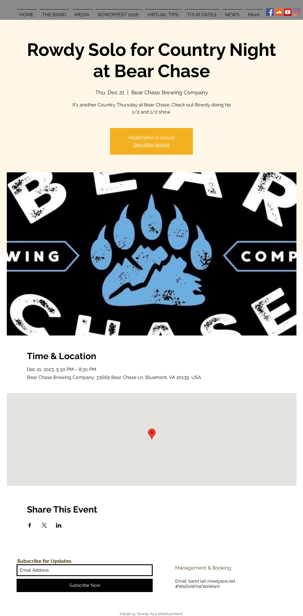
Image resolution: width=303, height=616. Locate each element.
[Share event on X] (44, 525)
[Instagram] (296, 12)
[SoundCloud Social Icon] (279, 12)
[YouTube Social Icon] (287, 12)
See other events (151, 144)
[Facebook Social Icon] (270, 12)
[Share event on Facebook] (30, 525)
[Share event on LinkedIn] (59, 525)
